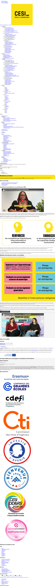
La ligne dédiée (4, 185)
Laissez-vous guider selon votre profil (6, 164)
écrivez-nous (3, 346)
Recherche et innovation (5, 549)
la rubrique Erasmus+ (34, 350)
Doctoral (3, 564)
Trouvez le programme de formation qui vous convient (8, 166)
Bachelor (3, 561)
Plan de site (3, 555)
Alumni (3, 551)
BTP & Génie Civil (4, 568)
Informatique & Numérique (6, 570)
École (2, 548)
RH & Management (5, 571)
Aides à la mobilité (5, 184)
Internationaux (4, 565)
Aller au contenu (4, 1)
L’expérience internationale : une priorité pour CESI (10, 182)
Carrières (3, 554)
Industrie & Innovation (5, 569)
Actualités (3, 550)
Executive (3, 563)
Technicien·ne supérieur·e (6, 560)
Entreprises (3, 553)
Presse (3, 552)
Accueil (3, 171)
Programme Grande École (6, 559)
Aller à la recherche (5, 2)
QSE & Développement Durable (7, 572)
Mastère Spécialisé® (5, 562)
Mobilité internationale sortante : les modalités (9, 183)
